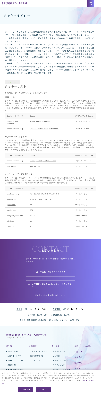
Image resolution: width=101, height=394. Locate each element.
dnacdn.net (11, 166)
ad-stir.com (11, 221)
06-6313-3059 (75, 309)
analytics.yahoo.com (15, 216)
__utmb (39, 161)
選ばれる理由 (13, 351)
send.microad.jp (13, 194)
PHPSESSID (54, 129)
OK (43, 389)
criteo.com (11, 226)
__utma (53, 161)
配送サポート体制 (14, 356)
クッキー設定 (12, 82)
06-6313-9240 (38, 309)
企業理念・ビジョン (60, 360)
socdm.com (11, 210)
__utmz (46, 161)
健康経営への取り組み (61, 369)
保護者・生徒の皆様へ (16, 369)
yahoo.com (11, 205)
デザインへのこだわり (38, 351)
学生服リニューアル (15, 360)
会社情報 (55, 346)
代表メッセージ (59, 351)
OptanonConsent (43, 121)
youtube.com (12, 199)
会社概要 (56, 356)
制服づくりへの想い (83, 346)
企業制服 (33, 346)
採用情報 (78, 363)
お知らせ (78, 352)
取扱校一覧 (12, 365)
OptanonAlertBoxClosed (39, 129)
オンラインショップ (83, 368)
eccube (32, 121)
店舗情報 (78, 357)
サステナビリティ (60, 365)
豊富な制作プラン (37, 356)
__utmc (32, 161)
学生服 (9, 346)
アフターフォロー (37, 360)
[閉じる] (97, 373)
